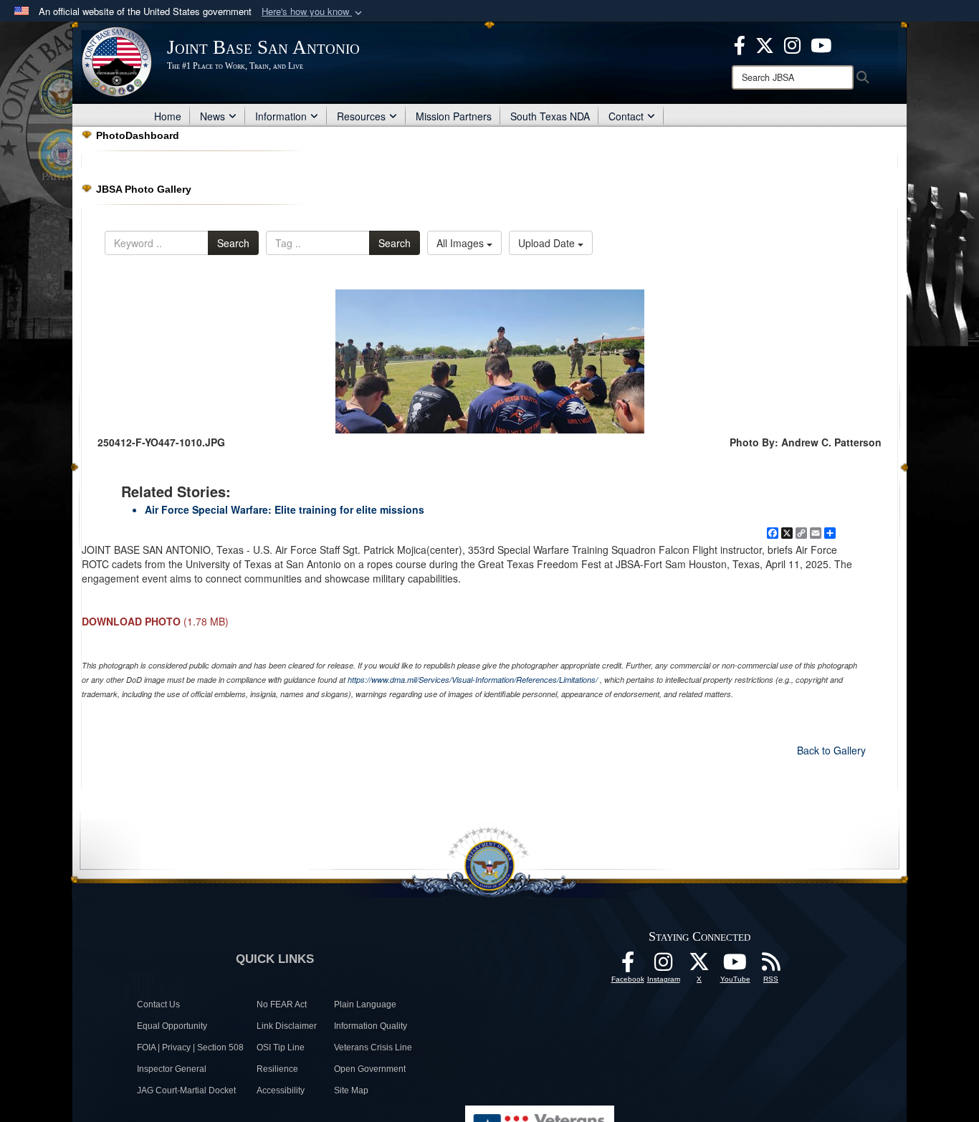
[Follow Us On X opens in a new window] (699, 966)
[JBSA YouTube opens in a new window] (821, 44)
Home (167, 116)
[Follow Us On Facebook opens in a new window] (628, 966)
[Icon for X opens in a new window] (764, 44)
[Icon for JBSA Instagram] (664, 966)
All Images (461, 243)
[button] (313, 11)
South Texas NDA (550, 116)
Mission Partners (454, 116)
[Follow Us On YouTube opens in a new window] (735, 966)
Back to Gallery (831, 750)
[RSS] (771, 966)
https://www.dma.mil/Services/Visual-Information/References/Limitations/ (473, 679)
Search (233, 243)
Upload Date (548, 243)
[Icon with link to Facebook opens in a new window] (739, 44)
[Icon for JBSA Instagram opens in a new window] (792, 44)
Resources (361, 116)
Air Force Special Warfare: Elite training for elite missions (284, 509)
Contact (626, 116)
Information (281, 116)
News (212, 116)
